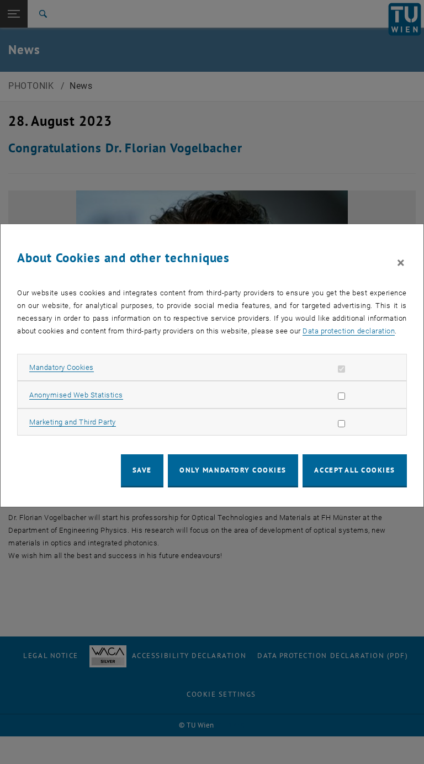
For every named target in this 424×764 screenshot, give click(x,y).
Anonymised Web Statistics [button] (76, 395)
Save (142, 470)
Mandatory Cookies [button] (61, 367)
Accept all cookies (354, 470)
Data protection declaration (349, 331)
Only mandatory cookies (233, 470)
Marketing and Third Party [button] (72, 422)
